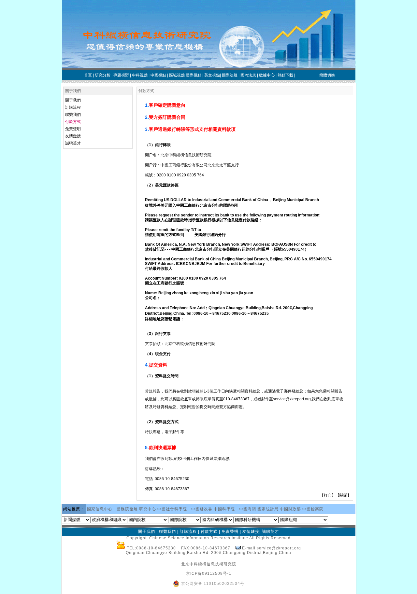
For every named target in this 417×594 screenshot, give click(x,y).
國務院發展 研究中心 (136, 509)
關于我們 (73, 100)
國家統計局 (268, 509)
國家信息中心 (99, 509)
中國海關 (247, 509)
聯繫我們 (73, 114)
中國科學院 (224, 509)
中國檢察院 (313, 509)
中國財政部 (290, 509)
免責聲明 (73, 129)
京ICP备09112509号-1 (208, 573)
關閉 (343, 495)
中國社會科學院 (172, 509)
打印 (328, 495)
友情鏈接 (73, 136)
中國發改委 (201, 509)
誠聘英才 (73, 143)
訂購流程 (73, 107)
